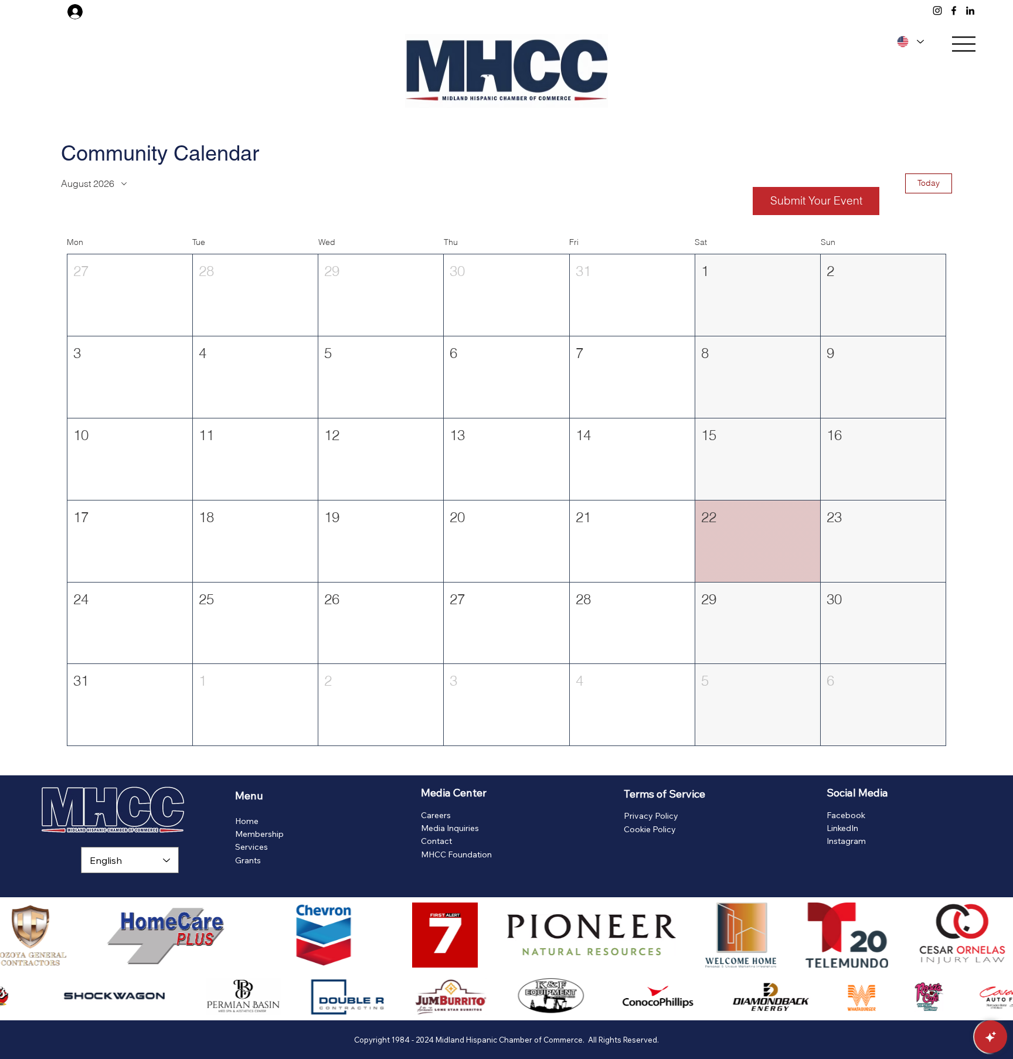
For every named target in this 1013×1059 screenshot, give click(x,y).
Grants (248, 860)
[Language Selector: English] (909, 41)
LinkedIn (842, 828)
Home (247, 821)
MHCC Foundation (456, 854)
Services (251, 847)
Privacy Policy (651, 816)
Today (928, 183)
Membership (259, 834)
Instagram (846, 841)
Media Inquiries (450, 828)
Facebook (846, 815)
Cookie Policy (650, 829)
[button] (130, 295)
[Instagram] (937, 10)
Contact (436, 841)
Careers (436, 815)
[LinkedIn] (970, 10)
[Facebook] (954, 10)
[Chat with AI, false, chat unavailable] (990, 1036)
